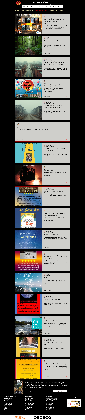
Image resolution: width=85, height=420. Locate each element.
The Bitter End (7, 407)
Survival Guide (49, 403)
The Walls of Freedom (8, 400)
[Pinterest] (41, 417)
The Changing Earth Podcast (52, 402)
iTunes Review (28, 411)
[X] (38, 417)
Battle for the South (8, 402)
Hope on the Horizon (8, 405)
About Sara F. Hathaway (51, 399)
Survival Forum (49, 405)
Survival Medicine (53, 10)
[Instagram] (46, 417)
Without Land (7, 399)
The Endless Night (8, 404)
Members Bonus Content (51, 398)
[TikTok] (49, 417)
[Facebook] (44, 417)
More (61, 10)
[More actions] (67, 16)
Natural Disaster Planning (27, 10)
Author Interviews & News (41, 10)
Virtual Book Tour (50, 400)
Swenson (6, 408)
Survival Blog (49, 404)
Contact (48, 409)
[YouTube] (35, 417)
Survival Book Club (50, 408)
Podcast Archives (50, 407)
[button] (38, 6)
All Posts (17, 10)
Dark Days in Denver (8, 403)
